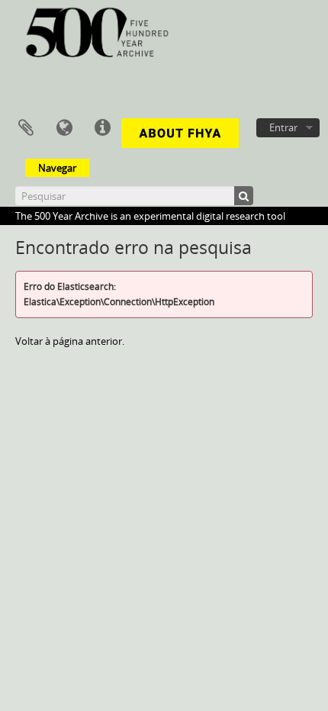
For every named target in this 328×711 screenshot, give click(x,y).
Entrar (283, 127)
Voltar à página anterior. (69, 341)
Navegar (57, 168)
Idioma (64, 128)
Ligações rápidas (102, 128)
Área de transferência (26, 128)
